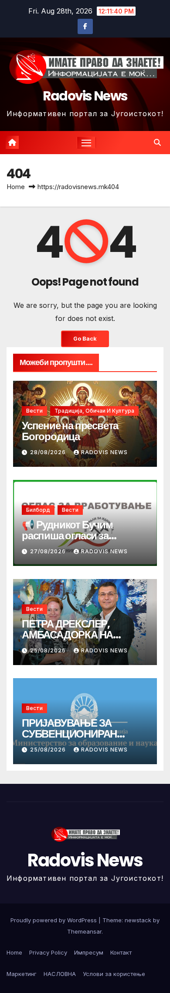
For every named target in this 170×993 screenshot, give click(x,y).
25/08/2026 (49, 650)
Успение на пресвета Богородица (70, 431)
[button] (157, 142)
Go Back (85, 338)
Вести (34, 410)
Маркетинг (22, 973)
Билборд (38, 510)
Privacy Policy (48, 952)
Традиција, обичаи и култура (94, 410)
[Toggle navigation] (86, 143)
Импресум (88, 952)
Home (16, 187)
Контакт (121, 952)
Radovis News (85, 95)
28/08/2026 (49, 452)
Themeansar (84, 931)
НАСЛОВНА (60, 973)
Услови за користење (114, 973)
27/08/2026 (49, 551)
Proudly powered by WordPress (54, 920)
